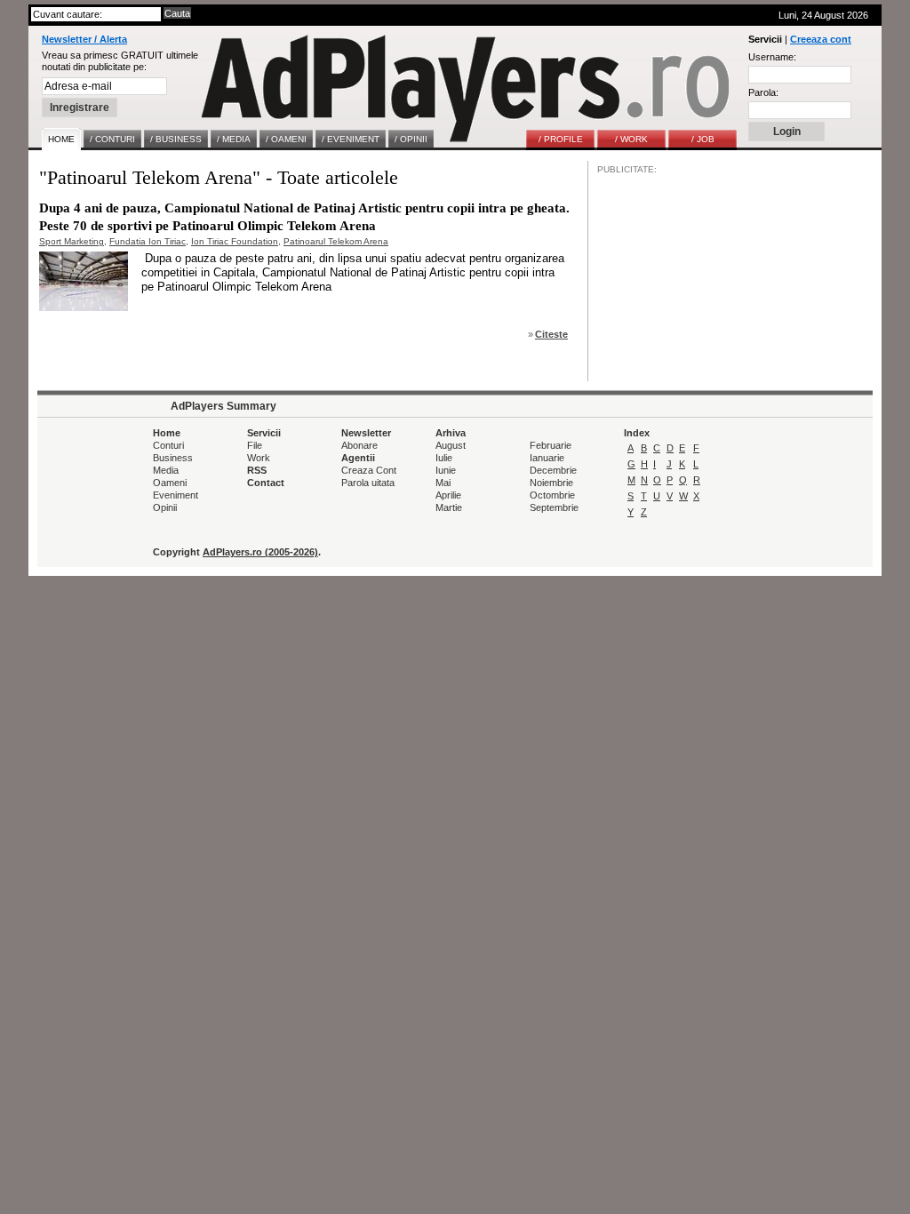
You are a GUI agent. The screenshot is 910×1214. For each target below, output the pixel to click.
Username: (772, 57)
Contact (265, 482)
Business (173, 457)
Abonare (359, 445)
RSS (257, 470)
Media (166, 470)
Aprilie (448, 495)
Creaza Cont (368, 470)
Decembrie (553, 470)
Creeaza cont (820, 39)
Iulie (443, 457)
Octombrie (552, 495)
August (450, 445)
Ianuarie (547, 457)
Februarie (550, 445)
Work (258, 457)
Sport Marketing (71, 241)
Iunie (445, 470)
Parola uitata (368, 482)
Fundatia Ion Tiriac (147, 241)
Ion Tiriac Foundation (234, 241)
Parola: (763, 92)
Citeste (551, 334)
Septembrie (554, 507)
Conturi (168, 445)
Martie (448, 507)
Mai (443, 482)
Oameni (170, 482)
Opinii (165, 507)
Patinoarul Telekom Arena (335, 241)
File (254, 445)
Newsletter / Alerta (84, 39)
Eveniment (175, 495)
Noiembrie (551, 482)
